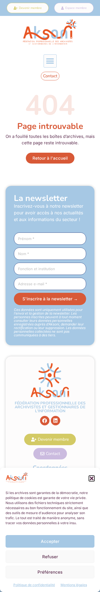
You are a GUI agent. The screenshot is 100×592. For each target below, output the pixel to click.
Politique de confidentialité (34, 585)
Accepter (50, 541)
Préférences (50, 572)
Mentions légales (74, 585)
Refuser (50, 556)
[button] (91, 478)
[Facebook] (44, 420)
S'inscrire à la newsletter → (50, 298)
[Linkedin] (55, 420)
